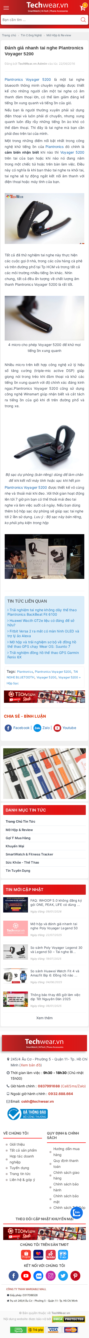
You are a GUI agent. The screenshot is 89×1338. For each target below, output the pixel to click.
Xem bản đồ (31, 1065)
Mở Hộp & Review (19, 830)
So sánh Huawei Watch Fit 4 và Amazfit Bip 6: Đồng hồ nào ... (54, 973)
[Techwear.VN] (47, 6)
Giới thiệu (17, 1144)
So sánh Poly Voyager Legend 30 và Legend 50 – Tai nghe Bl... (56, 950)
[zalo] (76, 1220)
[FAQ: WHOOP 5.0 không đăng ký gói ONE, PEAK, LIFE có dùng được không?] (15, 905)
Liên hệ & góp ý (22, 1179)
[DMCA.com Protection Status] (69, 1319)
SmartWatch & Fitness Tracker (29, 854)
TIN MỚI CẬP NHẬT (25, 889)
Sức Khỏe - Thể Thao (22, 862)
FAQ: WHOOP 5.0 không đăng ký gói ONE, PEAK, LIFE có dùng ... (56, 902)
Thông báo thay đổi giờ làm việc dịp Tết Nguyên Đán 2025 (55, 997)
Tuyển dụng (19, 1168)
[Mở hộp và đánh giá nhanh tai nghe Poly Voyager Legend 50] (15, 928)
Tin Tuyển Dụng (18, 870)
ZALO (38, 1276)
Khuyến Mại (15, 846)
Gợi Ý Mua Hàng (18, 838)
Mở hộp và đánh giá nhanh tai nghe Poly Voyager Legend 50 (54, 926)
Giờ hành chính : (48, 1086)
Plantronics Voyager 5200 (28, 79)
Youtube (69, 728)
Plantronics (54, 146)
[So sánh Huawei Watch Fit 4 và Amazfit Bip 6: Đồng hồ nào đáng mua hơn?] (15, 975)
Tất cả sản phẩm (23, 1150)
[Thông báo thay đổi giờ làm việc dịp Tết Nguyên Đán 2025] (15, 999)
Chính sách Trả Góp (69, 1207)
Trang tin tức (20, 1174)
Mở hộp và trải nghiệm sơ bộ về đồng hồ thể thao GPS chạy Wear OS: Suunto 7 (41, 644)
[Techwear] (44, 773)
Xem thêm (44, 1018)
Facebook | (22, 728)
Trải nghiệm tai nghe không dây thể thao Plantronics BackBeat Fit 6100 (42, 612)
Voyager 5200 (72, 152)
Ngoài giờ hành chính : (42, 1094)
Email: (32, 1101)
